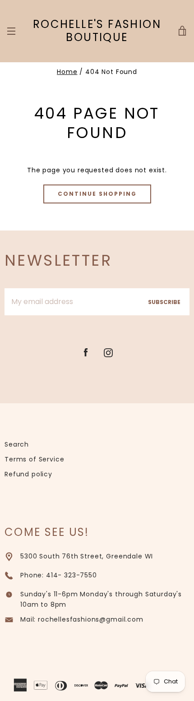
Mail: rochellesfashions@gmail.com (81, 619)
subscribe (164, 302)
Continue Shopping (97, 194)
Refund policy (28, 474)
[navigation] (11, 31)
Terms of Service (34, 459)
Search (17, 444)
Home (67, 71)
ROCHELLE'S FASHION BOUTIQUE (97, 31)
